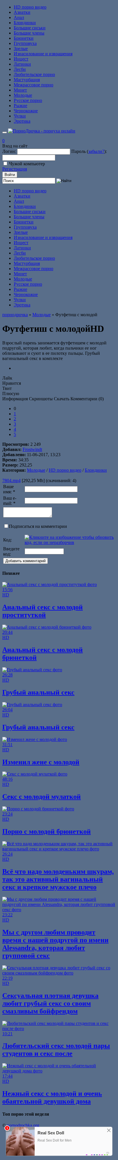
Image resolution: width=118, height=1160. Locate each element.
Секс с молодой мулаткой (41, 796)
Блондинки (25, 22)
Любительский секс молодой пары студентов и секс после (56, 1049)
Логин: (9, 151)
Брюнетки (24, 38)
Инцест (21, 58)
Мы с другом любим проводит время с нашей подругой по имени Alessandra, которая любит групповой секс (55, 943)
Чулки (20, 115)
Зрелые (21, 48)
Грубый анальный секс (38, 692)
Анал (19, 17)
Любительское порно (34, 74)
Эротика (22, 121)
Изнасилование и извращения (43, 53)
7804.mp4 (11, 480)
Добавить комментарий (25, 561)
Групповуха (25, 43)
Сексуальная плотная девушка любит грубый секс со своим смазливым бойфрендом (50, 1003)
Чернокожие (26, 110)
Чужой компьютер (27, 163)
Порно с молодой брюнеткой (46, 831)
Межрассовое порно (33, 84)
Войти (10, 175)
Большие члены (29, 33)
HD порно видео (30, 7)
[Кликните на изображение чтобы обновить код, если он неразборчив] (70, 542)
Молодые (23, 95)
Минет (20, 90)
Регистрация (14, 168)
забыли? (96, 151)
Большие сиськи (30, 27)
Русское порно (28, 100)
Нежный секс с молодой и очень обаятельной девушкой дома (52, 1097)
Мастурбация (27, 79)
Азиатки (22, 12)
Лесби (20, 69)
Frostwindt (32, 449)
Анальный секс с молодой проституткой (42, 611)
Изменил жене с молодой (40, 762)
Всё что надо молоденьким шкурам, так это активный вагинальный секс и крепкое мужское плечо (58, 879)
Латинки (22, 64)
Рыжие (20, 105)
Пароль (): (89, 151)
